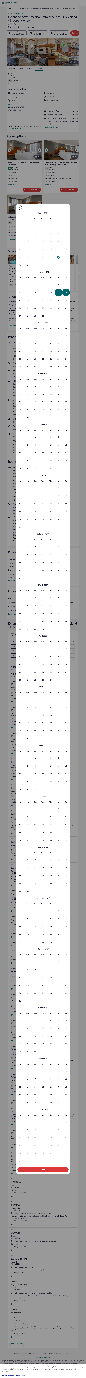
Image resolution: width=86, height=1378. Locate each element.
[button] (66, 226)
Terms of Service (20, 1375)
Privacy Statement (8, 1375)
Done (43, 1170)
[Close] (82, 1367)
